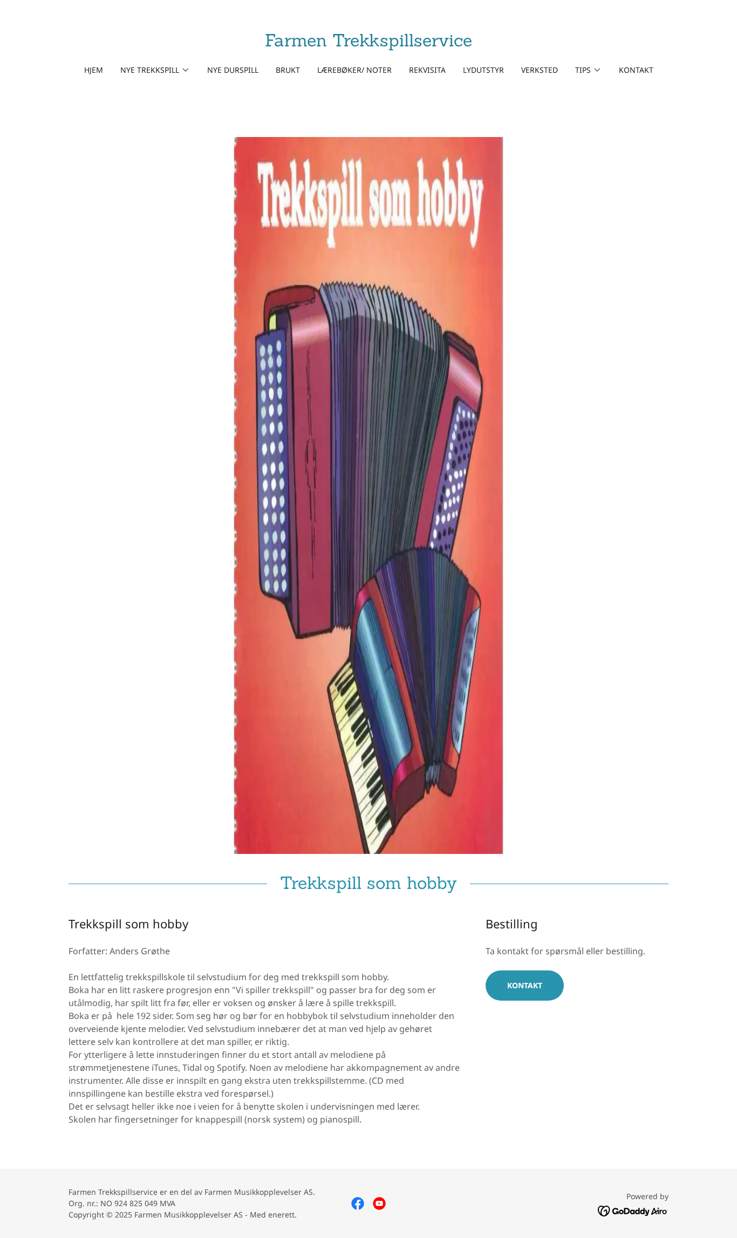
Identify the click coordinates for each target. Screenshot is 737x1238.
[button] (155, 70)
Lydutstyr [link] (483, 70)
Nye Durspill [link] (232, 70)
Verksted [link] (539, 70)
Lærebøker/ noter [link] (354, 70)
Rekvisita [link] (427, 70)
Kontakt (524, 985)
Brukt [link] (288, 70)
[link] (368, 43)
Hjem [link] (93, 70)
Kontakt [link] (636, 70)
